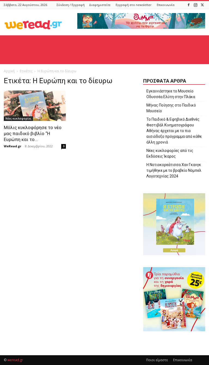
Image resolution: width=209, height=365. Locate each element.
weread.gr (15, 360)
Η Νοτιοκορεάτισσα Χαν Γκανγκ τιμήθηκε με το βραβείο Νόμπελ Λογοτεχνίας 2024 (173, 170)
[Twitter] (202, 4)
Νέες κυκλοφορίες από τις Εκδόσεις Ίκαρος (169, 153)
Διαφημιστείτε (99, 5)
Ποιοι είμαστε (157, 360)
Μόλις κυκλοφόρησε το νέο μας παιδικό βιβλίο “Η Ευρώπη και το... (33, 133)
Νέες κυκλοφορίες (18, 118)
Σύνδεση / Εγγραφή (71, 5)
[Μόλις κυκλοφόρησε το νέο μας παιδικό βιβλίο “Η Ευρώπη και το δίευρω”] (35, 106)
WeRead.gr (12, 146)
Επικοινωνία (165, 5)
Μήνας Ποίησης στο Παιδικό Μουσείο (171, 108)
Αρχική (9, 71)
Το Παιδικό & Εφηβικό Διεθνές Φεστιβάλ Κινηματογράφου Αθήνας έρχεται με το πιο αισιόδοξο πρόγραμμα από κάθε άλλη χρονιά (174, 130)
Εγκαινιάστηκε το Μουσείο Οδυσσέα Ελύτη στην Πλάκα (170, 94)
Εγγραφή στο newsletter (134, 5)
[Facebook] (189, 4)
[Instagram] (195, 4)
